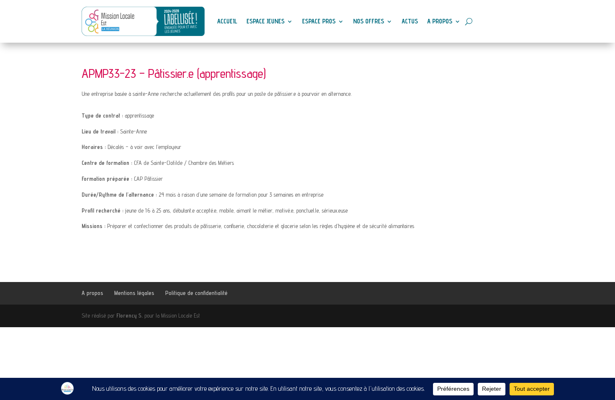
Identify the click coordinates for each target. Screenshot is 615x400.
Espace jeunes (265, 21)
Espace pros (319, 21)
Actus (410, 21)
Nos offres (368, 21)
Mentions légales (134, 293)
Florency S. (129, 315)
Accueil (227, 21)
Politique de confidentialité (196, 293)
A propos (439, 21)
